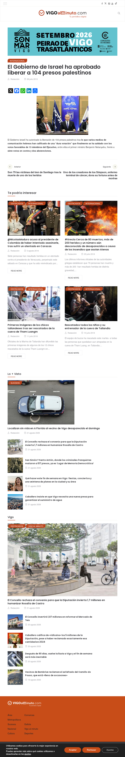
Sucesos (15, 383)
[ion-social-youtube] (112, 3)
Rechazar (91, 749)
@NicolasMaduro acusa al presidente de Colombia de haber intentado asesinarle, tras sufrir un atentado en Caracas (33, 243)
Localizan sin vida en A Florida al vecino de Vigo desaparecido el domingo (54, 428)
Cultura (11, 733)
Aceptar (73, 749)
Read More (16, 270)
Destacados (17, 203)
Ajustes (110, 749)
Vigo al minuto (35, 526)
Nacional (12, 728)
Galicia (27, 724)
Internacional (17, 60)
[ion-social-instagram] (109, 3)
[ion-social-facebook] (102, 3)
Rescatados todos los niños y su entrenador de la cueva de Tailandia (87, 326)
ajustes (27, 754)
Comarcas (29, 715)
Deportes (28, 733)
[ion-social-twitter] (105, 3)
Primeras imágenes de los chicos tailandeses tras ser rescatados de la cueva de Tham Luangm (31, 328)
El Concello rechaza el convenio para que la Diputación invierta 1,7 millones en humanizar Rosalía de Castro (56, 601)
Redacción (15, 79)
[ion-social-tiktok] (116, 3)
